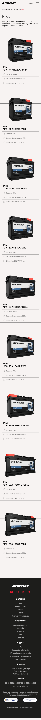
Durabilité (20, 628)
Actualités (20, 631)
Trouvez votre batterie (20, 616)
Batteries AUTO (7, 9)
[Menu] (37, 3)
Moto (20, 609)
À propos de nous (20, 625)
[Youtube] (11, 592)
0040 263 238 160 (28, 683)
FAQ (20, 647)
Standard (17, 9)
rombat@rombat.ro (20, 686)
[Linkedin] (29, 592)
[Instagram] (23, 592)
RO (29, 3)
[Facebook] (17, 592)
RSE (20, 634)
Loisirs (20, 613)
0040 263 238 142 (12, 683)
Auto (20, 603)
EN (32, 3)
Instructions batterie (20, 650)
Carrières (20, 638)
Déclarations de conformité (20, 653)
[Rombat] (9, 3)
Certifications (20, 659)
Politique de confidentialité (20, 656)
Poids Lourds (20, 606)
